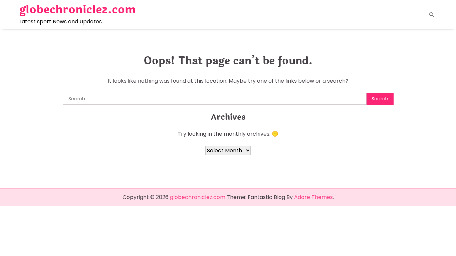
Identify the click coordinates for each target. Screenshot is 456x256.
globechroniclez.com (77, 9)
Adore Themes (313, 197)
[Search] (432, 15)
